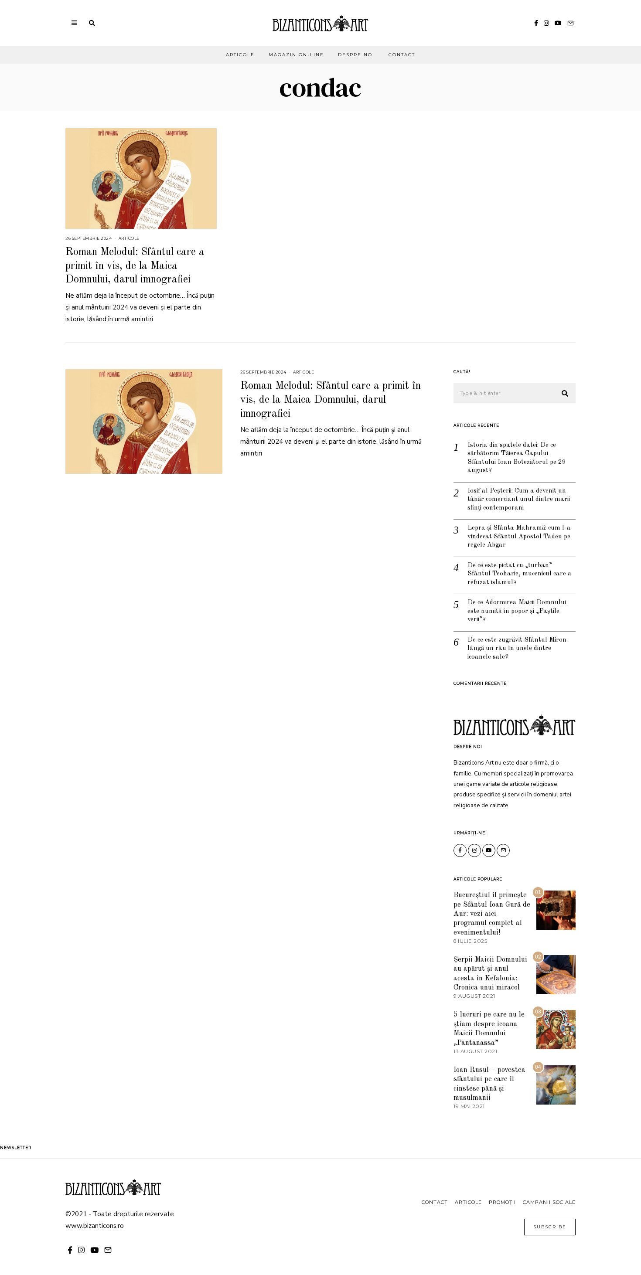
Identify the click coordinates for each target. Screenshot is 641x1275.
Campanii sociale (549, 1202)
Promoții (502, 1202)
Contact (402, 55)
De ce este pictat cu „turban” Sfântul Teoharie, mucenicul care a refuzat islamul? (519, 574)
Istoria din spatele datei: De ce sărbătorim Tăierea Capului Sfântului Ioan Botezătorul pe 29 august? (516, 458)
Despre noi (356, 55)
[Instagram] (546, 23)
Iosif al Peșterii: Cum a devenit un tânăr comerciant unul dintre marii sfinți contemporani (518, 499)
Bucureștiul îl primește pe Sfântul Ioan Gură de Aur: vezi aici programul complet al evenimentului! (491, 913)
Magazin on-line (296, 55)
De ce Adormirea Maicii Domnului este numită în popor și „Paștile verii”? (516, 611)
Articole (240, 55)
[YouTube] (558, 23)
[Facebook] (536, 23)
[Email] (570, 23)
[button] (565, 393)
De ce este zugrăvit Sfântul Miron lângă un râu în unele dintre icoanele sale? (516, 648)
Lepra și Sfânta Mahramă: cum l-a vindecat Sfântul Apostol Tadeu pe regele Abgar (519, 536)
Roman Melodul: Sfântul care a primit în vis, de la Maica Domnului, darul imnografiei (135, 266)
